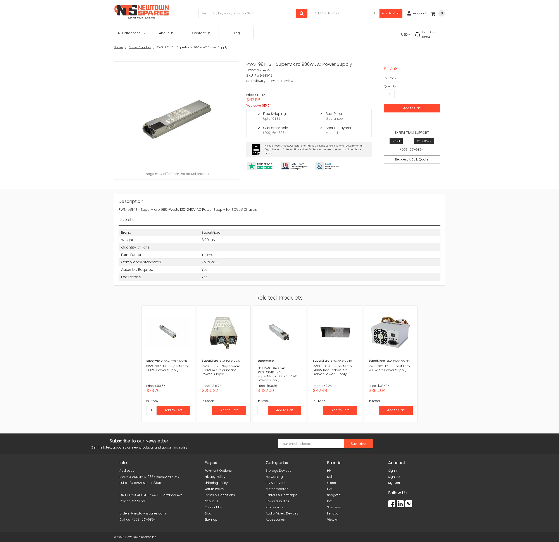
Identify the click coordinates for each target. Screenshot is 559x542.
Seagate (333, 495)
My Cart (394, 483)
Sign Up (394, 477)
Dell (330, 477)
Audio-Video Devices (282, 513)
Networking (274, 477)
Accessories (275, 519)
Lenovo (332, 513)
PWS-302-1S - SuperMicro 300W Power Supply (167, 368)
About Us (166, 33)
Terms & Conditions (219, 495)
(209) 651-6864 (430, 34)
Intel (330, 501)
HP (329, 470)
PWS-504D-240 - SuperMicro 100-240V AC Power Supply (277, 376)
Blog (236, 33)
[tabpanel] (168, 364)
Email (396, 141)
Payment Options (218, 470)
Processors (274, 507)
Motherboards (277, 489)
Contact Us (201, 33)
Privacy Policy (214, 477)
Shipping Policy (216, 483)
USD (404, 34)
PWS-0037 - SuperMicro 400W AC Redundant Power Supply (221, 370)
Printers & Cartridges (282, 495)
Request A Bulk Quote (411, 159)
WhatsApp (424, 141)
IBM (329, 489)
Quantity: (390, 86)
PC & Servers (275, 483)
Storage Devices (278, 470)
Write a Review (282, 81)
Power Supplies (277, 501)
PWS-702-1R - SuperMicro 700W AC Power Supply (389, 368)
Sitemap (210, 519)
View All (332, 519)
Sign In (393, 470)
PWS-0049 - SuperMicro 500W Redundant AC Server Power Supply (332, 370)
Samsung (334, 507)
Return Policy (214, 489)
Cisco (331, 483)
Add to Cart (391, 13)
